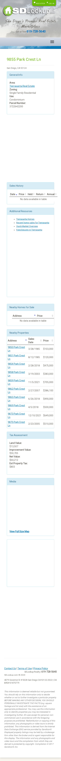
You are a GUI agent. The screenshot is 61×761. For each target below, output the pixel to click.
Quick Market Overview (27, 226)
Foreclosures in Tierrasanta (29, 230)
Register (40, 3)
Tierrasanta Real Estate (22, 86)
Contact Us (10, 668)
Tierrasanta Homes (25, 219)
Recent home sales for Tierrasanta (32, 223)
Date (12, 194)
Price (21, 194)
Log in (51, 3)
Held (30, 194)
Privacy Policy (40, 668)
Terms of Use (24, 668)
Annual (51, 194)
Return (39, 194)
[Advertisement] (30, 148)
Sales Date (31, 341)
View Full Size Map (19, 531)
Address (17, 315)
